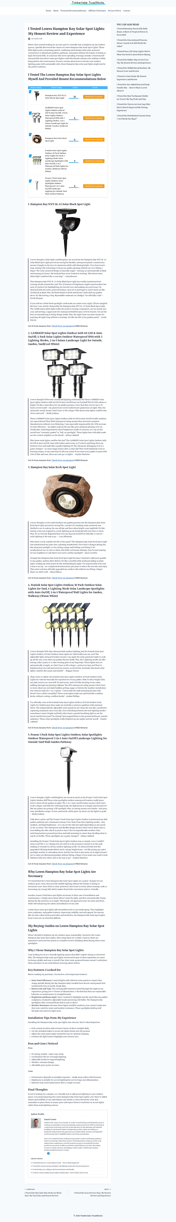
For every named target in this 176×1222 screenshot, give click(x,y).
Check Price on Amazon (94, 97)
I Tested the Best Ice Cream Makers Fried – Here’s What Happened (55, 1163)
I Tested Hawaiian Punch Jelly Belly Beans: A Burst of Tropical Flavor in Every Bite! (132, 32)
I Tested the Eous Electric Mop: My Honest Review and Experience (92, 1193)
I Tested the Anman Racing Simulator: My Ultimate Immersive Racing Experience (60, 1166)
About (55, 11)
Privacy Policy (114, 11)
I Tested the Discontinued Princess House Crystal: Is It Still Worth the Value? (132, 43)
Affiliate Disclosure (97, 11)
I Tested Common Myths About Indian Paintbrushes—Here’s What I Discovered (60, 1173)
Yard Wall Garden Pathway (54, 742)
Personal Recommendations (73, 11)
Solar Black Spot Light (76, 204)
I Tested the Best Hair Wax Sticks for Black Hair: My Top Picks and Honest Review (43, 1193)
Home (48, 11)
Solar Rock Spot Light (62, 467)
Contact (126, 11)
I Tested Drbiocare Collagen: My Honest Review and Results (53, 1169)
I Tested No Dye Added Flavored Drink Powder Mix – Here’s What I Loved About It (133, 87)
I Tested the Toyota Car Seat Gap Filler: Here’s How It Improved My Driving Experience (134, 107)
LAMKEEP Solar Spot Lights (48, 333)
